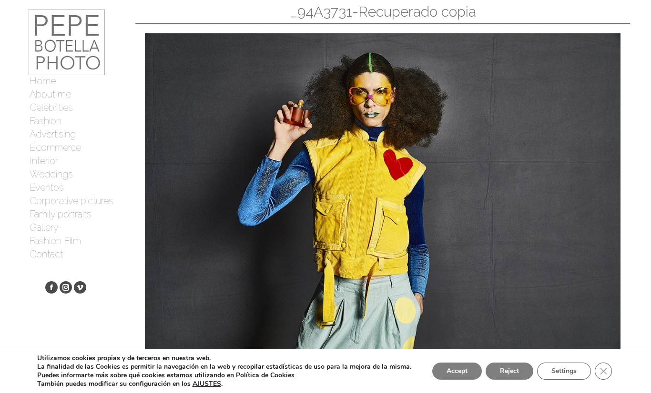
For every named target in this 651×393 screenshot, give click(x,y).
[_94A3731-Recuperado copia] (382, 191)
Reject (509, 370)
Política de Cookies (265, 375)
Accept (457, 370)
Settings (564, 370)
